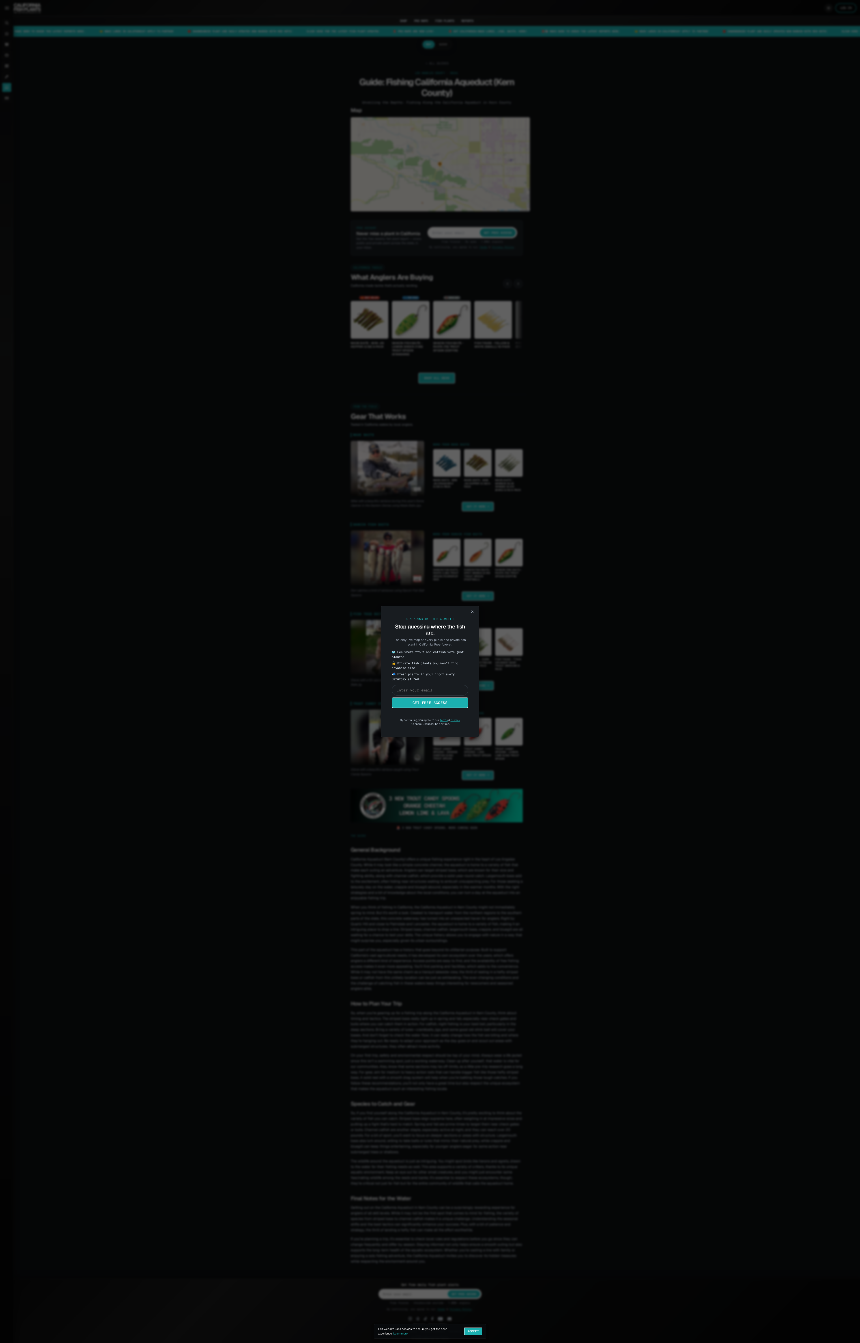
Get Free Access (430, 702)
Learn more (400, 1333)
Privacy (455, 720)
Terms (444, 720)
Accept (473, 1331)
